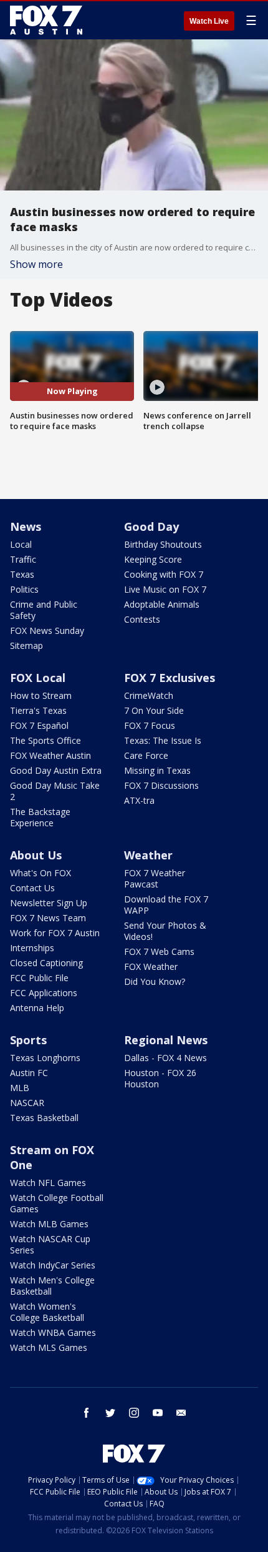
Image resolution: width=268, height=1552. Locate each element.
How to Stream (41, 695)
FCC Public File (39, 978)
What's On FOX (40, 873)
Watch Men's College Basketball (52, 1285)
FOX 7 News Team (48, 918)
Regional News (166, 1039)
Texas (22, 574)
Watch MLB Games (49, 1224)
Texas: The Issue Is (162, 740)
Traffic (23, 559)
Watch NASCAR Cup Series (50, 1244)
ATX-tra (139, 800)
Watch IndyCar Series (52, 1265)
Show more (36, 264)
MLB (19, 1088)
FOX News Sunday (47, 630)
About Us (36, 855)
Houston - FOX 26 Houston (160, 1078)
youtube (158, 1413)
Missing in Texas (157, 770)
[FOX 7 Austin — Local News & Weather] (46, 20)
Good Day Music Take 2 (55, 791)
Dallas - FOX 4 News (165, 1058)
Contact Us (32, 888)
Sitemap (26, 645)
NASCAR (27, 1103)
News (25, 526)
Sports (28, 1039)
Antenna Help (37, 1008)
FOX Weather (151, 966)
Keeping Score (153, 559)
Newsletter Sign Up (48, 903)
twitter (110, 1413)
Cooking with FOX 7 (163, 574)
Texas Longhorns (45, 1058)
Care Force (146, 755)
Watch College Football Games (56, 1203)
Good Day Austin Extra (56, 770)
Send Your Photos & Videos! (165, 930)
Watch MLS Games (48, 1347)
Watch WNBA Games (53, 1332)
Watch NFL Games (48, 1183)
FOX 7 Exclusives (169, 677)
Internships (32, 948)
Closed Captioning (46, 963)
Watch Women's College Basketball (47, 1311)
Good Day (151, 526)
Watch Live (209, 21)
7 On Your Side (154, 710)
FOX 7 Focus (149, 725)
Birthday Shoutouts (163, 544)
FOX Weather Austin (50, 755)
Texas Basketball (44, 1118)
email (181, 1413)
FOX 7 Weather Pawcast (154, 878)
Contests (142, 619)
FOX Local (37, 677)
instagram (134, 1413)
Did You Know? (154, 981)
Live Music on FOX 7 (165, 589)
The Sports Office (45, 740)
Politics (24, 589)
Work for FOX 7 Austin (55, 933)
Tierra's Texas (38, 710)
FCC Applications (43, 993)
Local (21, 544)
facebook (87, 1413)
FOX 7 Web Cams (159, 951)
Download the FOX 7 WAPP (166, 904)
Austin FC (29, 1073)
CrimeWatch (148, 695)
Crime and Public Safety (43, 609)
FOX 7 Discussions (161, 785)
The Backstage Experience (40, 817)
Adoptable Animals (161, 604)
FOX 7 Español (39, 725)
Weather (148, 855)
